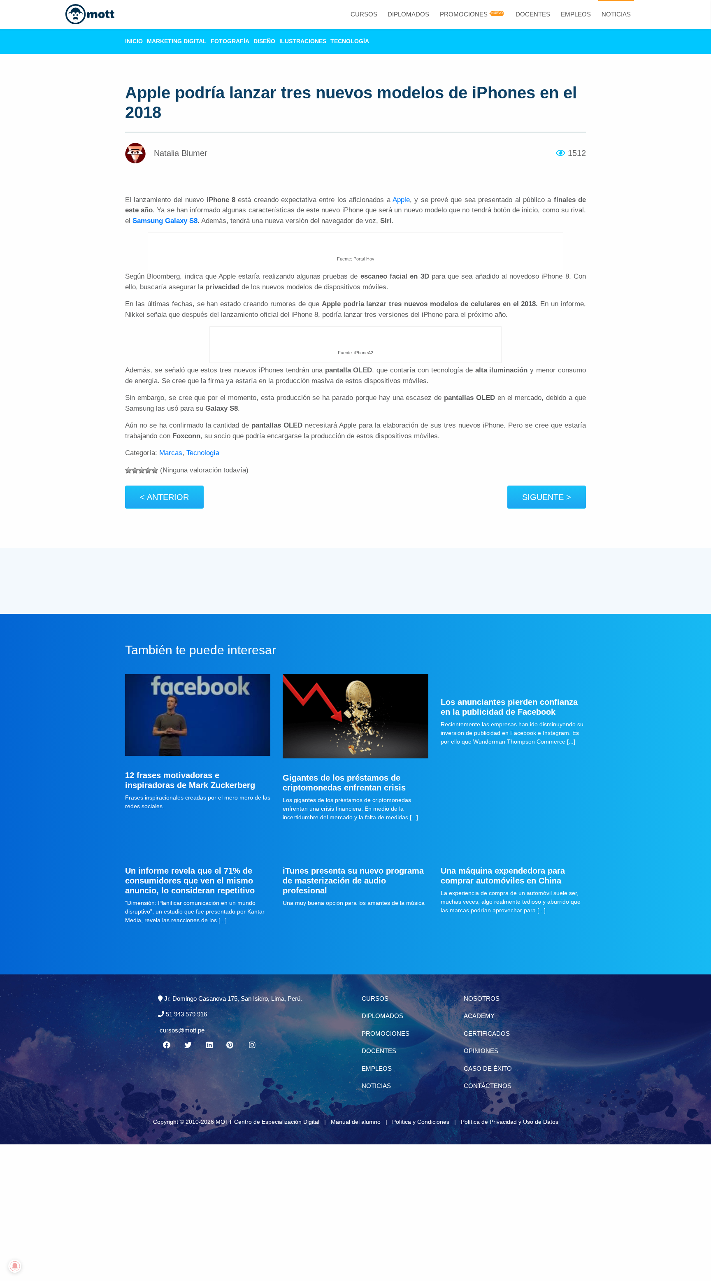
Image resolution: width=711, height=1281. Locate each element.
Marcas (170, 453)
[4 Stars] (148, 470)
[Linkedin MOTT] (209, 1045)
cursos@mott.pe (182, 1030)
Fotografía (230, 41)
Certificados (487, 1033)
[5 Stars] (154, 470)
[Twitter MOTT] (187, 1045)
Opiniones (481, 1050)
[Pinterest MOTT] (230, 1045)
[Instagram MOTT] (252, 1045)
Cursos (364, 14)
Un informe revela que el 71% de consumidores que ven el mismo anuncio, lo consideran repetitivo (190, 880)
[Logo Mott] (89, 14)
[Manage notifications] (14, 1266)
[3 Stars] (141, 470)
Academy (479, 1015)
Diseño (264, 41)
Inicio (134, 41)
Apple (401, 200)
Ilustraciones (302, 41)
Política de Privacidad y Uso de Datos (509, 1121)
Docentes (533, 14)
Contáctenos (487, 1085)
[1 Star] (128, 470)
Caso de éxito (488, 1068)
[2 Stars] (135, 470)
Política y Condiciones (420, 1121)
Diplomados (408, 14)
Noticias (616, 14)
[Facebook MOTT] (166, 1045)
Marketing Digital (177, 41)
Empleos (576, 14)
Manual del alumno (356, 1121)
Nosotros (482, 998)
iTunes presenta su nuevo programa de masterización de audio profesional (353, 880)
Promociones (464, 14)
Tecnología (349, 41)
